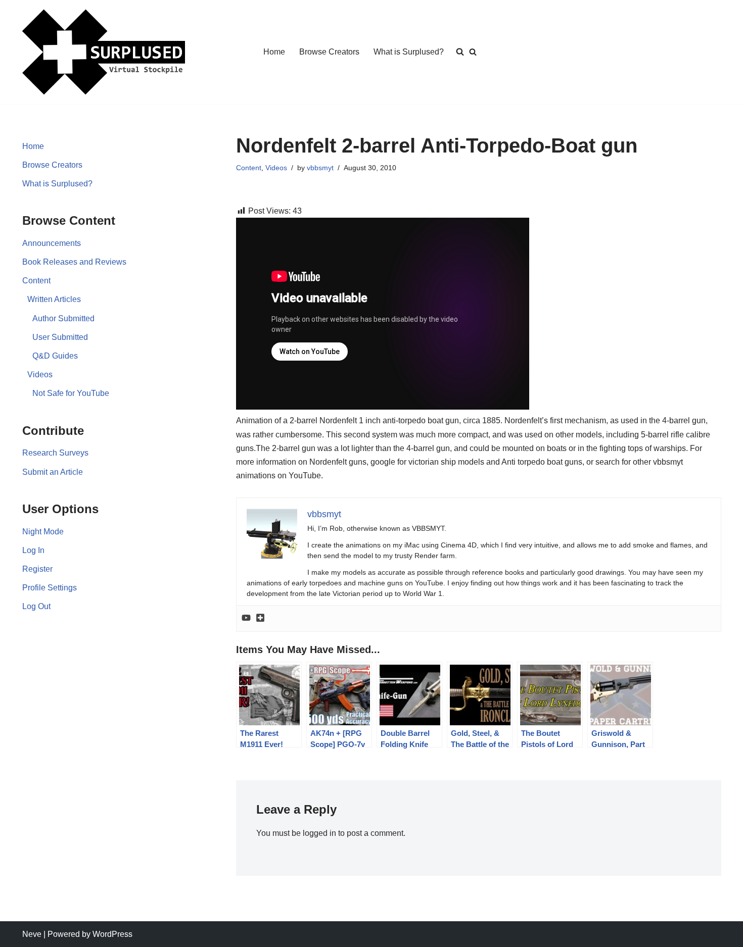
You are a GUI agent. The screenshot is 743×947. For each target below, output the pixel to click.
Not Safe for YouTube (70, 393)
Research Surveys (55, 452)
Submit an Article (52, 472)
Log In (33, 550)
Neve (31, 934)
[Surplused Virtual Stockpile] (103, 52)
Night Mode (43, 531)
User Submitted (60, 337)
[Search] (473, 52)
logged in (319, 833)
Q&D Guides (55, 356)
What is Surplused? (409, 51)
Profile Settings (49, 587)
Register (37, 569)
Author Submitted (63, 318)
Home (274, 51)
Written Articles (54, 299)
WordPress (112, 934)
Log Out (36, 606)
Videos (40, 374)
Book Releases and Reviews (74, 262)
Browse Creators (329, 51)
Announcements (51, 243)
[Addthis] (260, 618)
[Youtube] (246, 618)
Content (36, 280)
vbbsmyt (320, 168)
